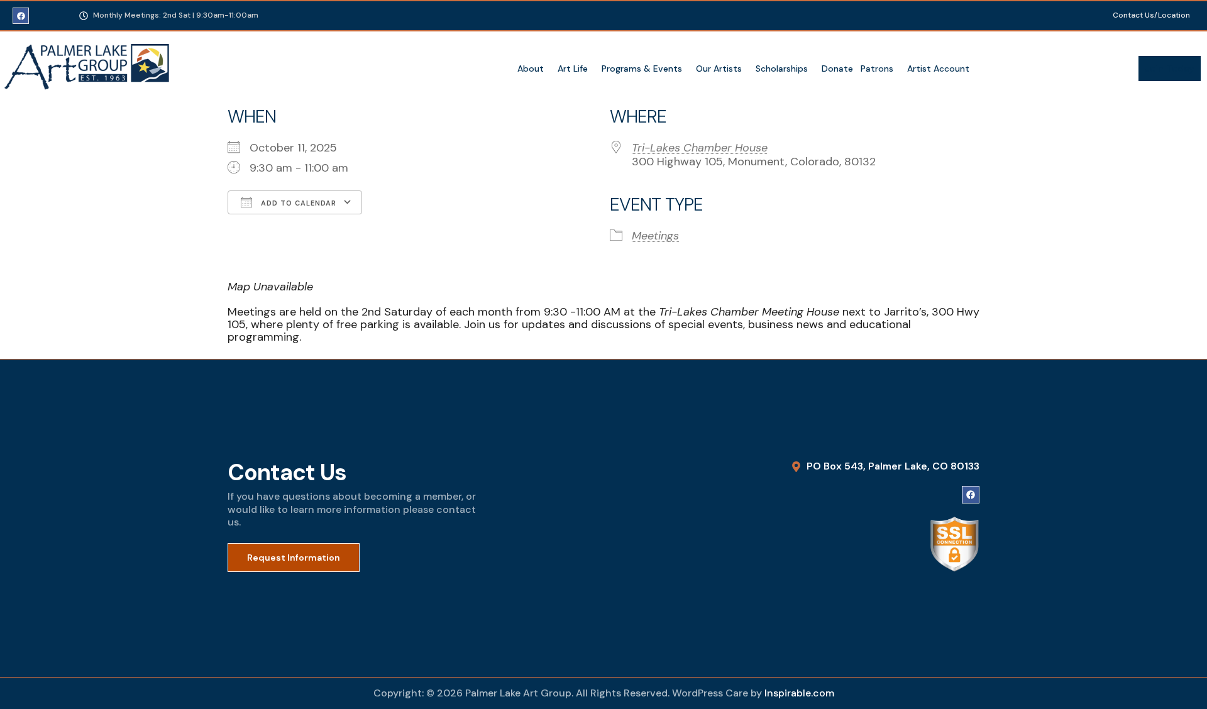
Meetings (655, 235)
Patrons (877, 68)
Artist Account (938, 68)
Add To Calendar (297, 203)
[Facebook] (21, 16)
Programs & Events (642, 68)
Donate (837, 68)
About (530, 68)
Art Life (573, 68)
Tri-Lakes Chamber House (700, 147)
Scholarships (782, 68)
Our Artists (719, 68)
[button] (534, 68)
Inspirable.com (799, 693)
